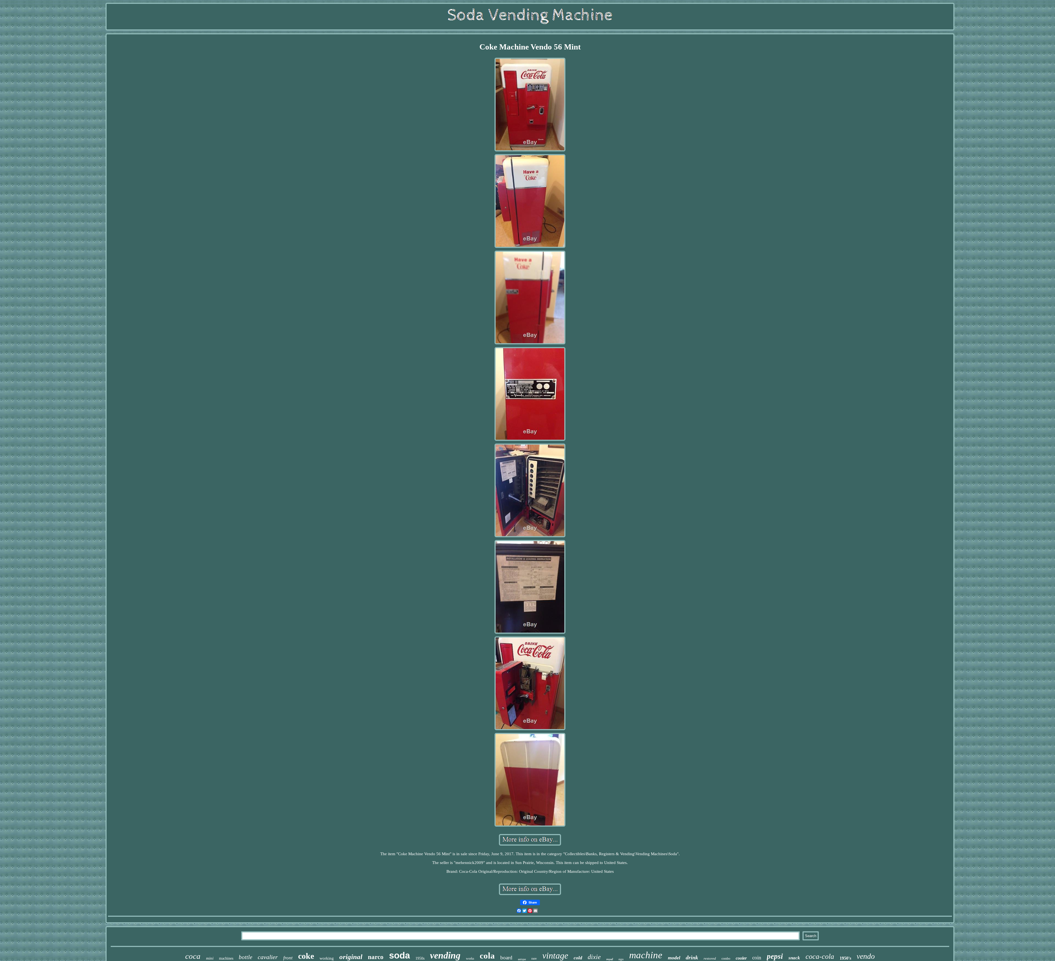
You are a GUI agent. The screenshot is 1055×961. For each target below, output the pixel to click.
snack (794, 957)
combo (725, 958)
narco (376, 957)
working (327, 958)
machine (645, 955)
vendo (866, 956)
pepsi (775, 956)
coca (193, 956)
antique (522, 959)
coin (756, 957)
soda (399, 955)
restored (710, 958)
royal (609, 959)
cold (578, 957)
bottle (245, 957)
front (288, 957)
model (674, 957)
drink (692, 957)
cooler (741, 958)
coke (306, 955)
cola (487, 955)
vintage (555, 955)
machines (226, 958)
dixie (594, 956)
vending (445, 955)
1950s (419, 958)
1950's (845, 958)
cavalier (268, 957)
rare (534, 958)
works (470, 958)
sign (621, 959)
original (350, 956)
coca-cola (820, 956)
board (506, 957)
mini (209, 958)
